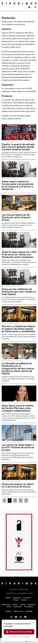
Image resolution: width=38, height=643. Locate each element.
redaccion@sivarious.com (25, 593)
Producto (16, 600)
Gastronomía (18, 606)
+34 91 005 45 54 (10, 593)
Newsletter (29, 611)
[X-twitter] (11, 617)
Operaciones (17, 598)
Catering (22, 604)
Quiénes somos (18, 611)
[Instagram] (21, 617)
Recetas (23, 600)
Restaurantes (6, 604)
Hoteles (15, 604)
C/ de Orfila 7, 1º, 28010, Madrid (19, 589)
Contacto (8, 611)
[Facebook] (16, 617)
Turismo (8, 606)
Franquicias (31, 604)
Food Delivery (28, 606)
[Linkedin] (25, 617)
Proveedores (27, 598)
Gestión (7, 598)
